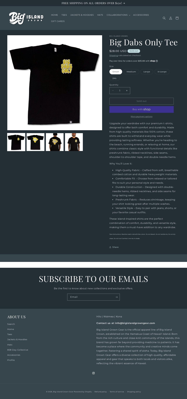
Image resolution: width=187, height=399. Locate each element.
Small (117, 72)
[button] (118, 15)
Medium (133, 72)
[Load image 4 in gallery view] (74, 142)
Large (148, 72)
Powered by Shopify (83, 392)
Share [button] (115, 247)
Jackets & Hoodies (17, 339)
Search (11, 324)
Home (10, 329)
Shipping (113, 55)
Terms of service (117, 392)
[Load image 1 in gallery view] (16, 142)
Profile (11, 360)
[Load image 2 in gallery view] (35, 142)
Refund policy (101, 392)
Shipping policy (134, 392)
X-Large (164, 72)
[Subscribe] (116, 297)
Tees (9, 334)
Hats (9, 344)
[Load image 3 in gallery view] (55, 142)
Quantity (113, 85)
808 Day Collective (17, 350)
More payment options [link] (141, 116)
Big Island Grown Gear (63, 392)
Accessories (13, 355)
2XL (116, 79)
